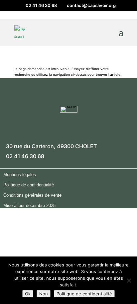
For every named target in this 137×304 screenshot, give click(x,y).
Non (43, 293)
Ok (28, 293)
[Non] (128, 280)
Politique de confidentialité (84, 293)
